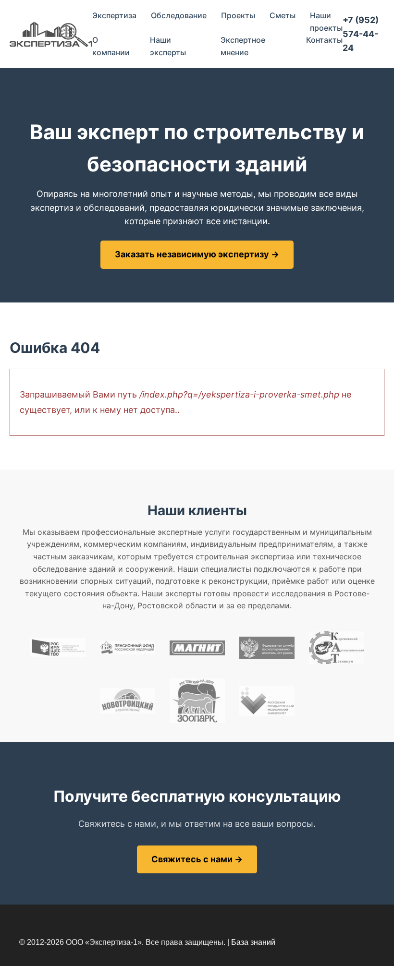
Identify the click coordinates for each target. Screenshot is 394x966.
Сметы (283, 15)
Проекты (238, 15)
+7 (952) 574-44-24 (361, 34)
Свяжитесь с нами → (197, 859)
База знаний (253, 942)
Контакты (324, 40)
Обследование (179, 15)
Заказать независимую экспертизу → (197, 254)
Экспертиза (114, 15)
